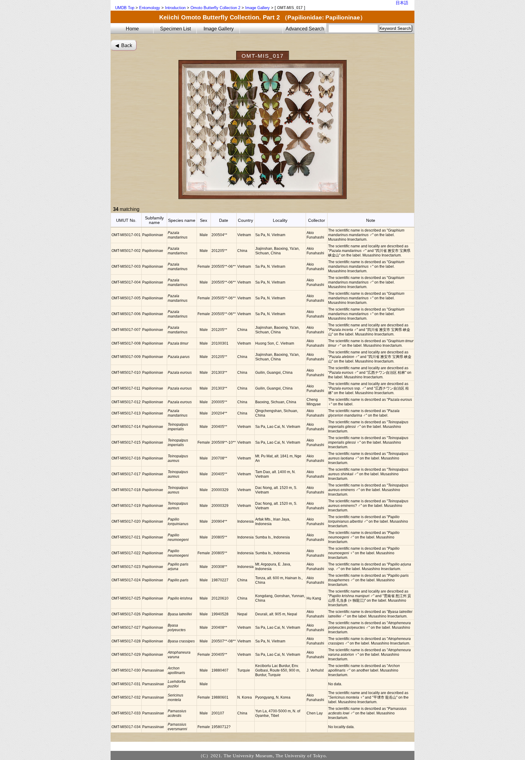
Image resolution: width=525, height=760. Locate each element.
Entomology (149, 7)
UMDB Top (124, 7)
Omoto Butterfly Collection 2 (215, 7)
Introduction (175, 7)
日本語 (402, 2)
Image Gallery (257, 7)
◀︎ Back (123, 45)
